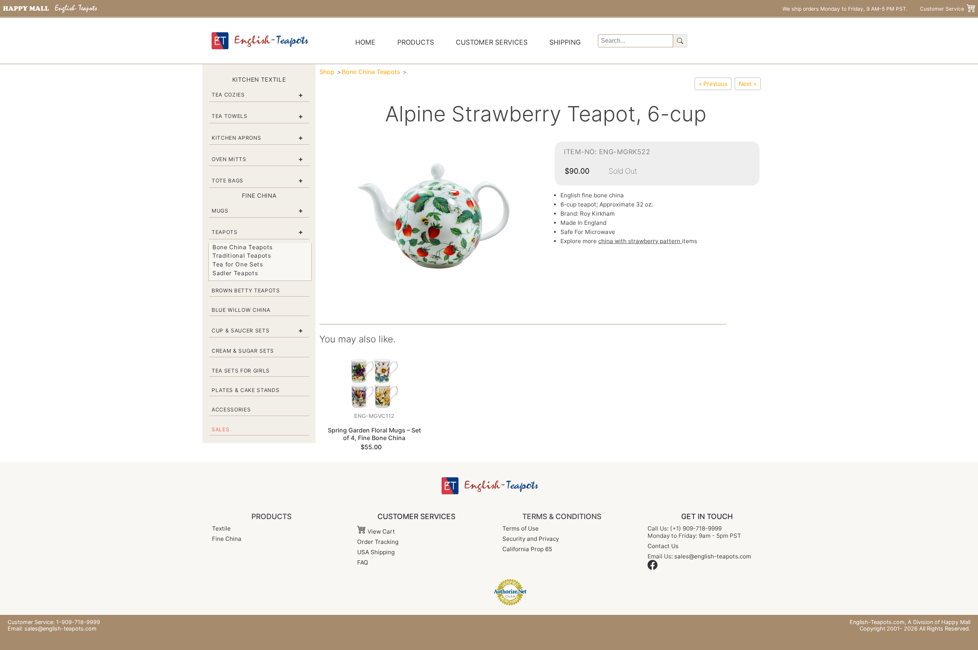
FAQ (362, 562)
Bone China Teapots (242, 247)
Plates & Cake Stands (245, 390)
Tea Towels (230, 116)
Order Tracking (377, 541)
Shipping (565, 42)
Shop (326, 72)
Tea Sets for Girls (241, 371)
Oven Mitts (229, 159)
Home (365, 42)
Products (415, 42)
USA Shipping (376, 552)
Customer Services (492, 42)
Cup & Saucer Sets (240, 330)
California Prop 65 (527, 549)
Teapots (225, 232)
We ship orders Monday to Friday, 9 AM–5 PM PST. (845, 9)
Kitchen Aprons (236, 138)
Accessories (231, 409)
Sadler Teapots (235, 273)
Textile (221, 528)
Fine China (226, 538)
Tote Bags (227, 180)
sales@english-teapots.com (712, 556)
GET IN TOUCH (707, 516)
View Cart (380, 531)
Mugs (220, 211)
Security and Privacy (530, 538)
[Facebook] (652, 567)
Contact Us (663, 546)
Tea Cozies (228, 95)
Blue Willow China (241, 310)
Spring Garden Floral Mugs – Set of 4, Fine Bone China (374, 433)
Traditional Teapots (241, 255)
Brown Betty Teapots (246, 290)
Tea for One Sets (237, 264)
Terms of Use (520, 528)
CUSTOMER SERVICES (416, 516)
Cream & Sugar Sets (243, 351)
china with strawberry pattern (640, 241)
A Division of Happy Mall (939, 622)
